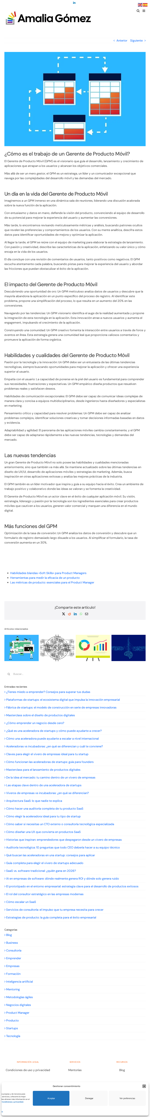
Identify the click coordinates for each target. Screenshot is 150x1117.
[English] (140, 4)
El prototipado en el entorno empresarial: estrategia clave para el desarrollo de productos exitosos (72, 886)
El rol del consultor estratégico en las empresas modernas (44, 894)
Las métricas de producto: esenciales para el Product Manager (52, 582)
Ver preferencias (127, 1098)
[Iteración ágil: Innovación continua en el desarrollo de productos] (57, 637)
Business (12, 943)
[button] (144, 1086)
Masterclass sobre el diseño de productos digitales (40, 715)
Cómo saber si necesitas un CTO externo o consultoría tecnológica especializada (60, 824)
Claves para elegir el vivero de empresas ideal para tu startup (47, 754)
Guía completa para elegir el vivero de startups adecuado (44, 863)
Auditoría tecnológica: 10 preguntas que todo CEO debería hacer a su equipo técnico (63, 847)
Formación (13, 974)
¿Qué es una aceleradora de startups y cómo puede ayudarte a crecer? (54, 731)
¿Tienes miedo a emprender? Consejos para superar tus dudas (48, 692)
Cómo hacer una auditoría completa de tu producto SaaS (44, 808)
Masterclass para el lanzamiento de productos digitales (43, 770)
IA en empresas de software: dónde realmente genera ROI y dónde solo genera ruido (62, 878)
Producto (12, 1020)
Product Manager (17, 1013)
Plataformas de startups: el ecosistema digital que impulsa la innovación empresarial (63, 700)
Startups (12, 1028)
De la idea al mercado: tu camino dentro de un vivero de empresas (50, 777)
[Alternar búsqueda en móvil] (138, 10)
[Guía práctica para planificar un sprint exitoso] (21, 637)
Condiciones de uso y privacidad (28, 1070)
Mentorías (75, 1070)
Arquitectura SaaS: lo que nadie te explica (34, 801)
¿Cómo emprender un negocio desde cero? (35, 723)
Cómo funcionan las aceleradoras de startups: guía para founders (50, 762)
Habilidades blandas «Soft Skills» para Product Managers (48, 573)
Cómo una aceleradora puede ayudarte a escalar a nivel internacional (52, 738)
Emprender (13, 958)
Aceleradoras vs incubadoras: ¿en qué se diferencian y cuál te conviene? (54, 746)
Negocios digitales (18, 1005)
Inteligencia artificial (19, 981)
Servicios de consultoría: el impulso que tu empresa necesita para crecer (54, 910)
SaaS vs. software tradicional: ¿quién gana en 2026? (41, 871)
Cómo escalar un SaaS (21, 902)
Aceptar (51, 1098)
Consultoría (13, 950)
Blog (9, 935)
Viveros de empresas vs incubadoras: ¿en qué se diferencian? (47, 793)
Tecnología (13, 1036)
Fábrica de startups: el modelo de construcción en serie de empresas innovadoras (61, 707)
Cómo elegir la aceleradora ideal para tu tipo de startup (43, 816)
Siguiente (136, 40)
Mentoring (13, 989)
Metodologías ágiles (19, 997)
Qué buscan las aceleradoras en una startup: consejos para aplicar (50, 855)
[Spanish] (145, 4)
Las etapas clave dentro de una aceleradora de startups (43, 785)
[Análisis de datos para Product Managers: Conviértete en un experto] (93, 637)
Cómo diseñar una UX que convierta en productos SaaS (43, 832)
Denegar (89, 1098)
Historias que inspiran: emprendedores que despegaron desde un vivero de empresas (64, 840)
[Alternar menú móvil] (144, 10)
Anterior (121, 40)
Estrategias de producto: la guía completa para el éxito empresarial (51, 917)
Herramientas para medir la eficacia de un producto (45, 578)
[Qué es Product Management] (128, 637)
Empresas (12, 966)
